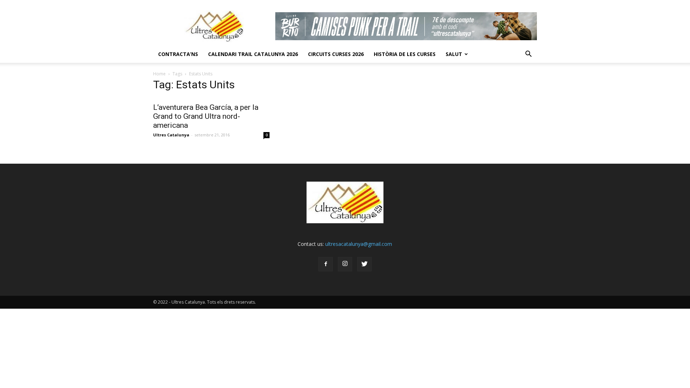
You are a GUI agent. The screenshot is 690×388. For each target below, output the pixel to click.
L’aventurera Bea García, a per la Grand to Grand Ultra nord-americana (205, 116)
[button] (528, 54)
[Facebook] (325, 264)
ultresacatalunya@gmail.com (358, 243)
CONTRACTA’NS (178, 54)
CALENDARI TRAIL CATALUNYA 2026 (253, 54)
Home (159, 74)
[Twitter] (364, 264)
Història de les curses (405, 54)
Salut (454, 54)
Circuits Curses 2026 (336, 54)
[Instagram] (345, 264)
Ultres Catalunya (171, 134)
